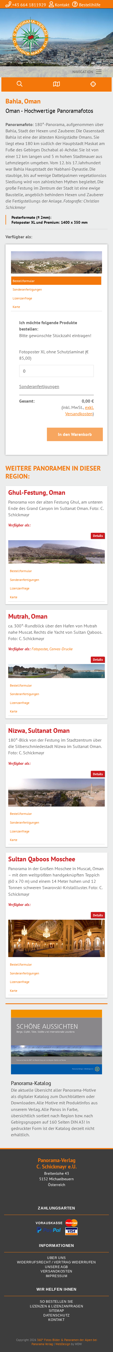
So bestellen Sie (56, 1301)
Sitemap (56, 1310)
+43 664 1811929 (29, 4)
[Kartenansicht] (56, 84)
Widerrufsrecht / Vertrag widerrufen (56, 1262)
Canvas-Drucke (60, 648)
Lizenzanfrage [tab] (22, 298)
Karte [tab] (16, 307)
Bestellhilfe (89, 4)
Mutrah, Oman (27, 616)
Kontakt (61, 4)
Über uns (56, 1258)
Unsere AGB (56, 1267)
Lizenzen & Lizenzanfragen (56, 1306)
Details (98, 536)
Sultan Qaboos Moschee (41, 859)
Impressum (56, 1276)
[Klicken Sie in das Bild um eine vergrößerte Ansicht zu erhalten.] (56, 262)
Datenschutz (56, 1315)
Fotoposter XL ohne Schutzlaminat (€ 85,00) (54, 355)
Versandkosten (56, 1271)
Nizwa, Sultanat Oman (39, 730)
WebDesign (62, 1344)
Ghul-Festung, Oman (36, 492)
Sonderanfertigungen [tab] (27, 289)
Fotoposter (40, 648)
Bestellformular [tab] (24, 281)
